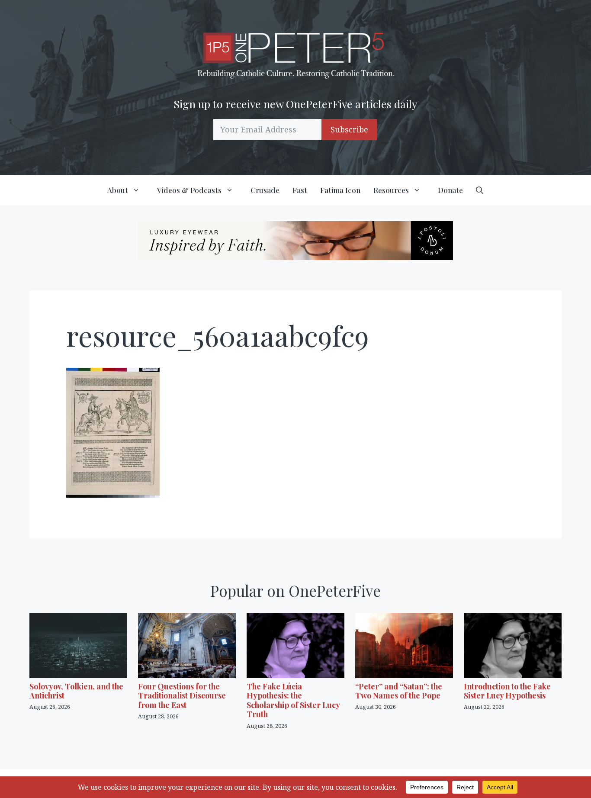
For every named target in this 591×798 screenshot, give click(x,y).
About (117, 190)
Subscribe (349, 129)
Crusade (265, 190)
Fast (299, 190)
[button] (479, 190)
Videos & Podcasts (189, 190)
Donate (450, 190)
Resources (391, 190)
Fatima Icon (340, 190)
